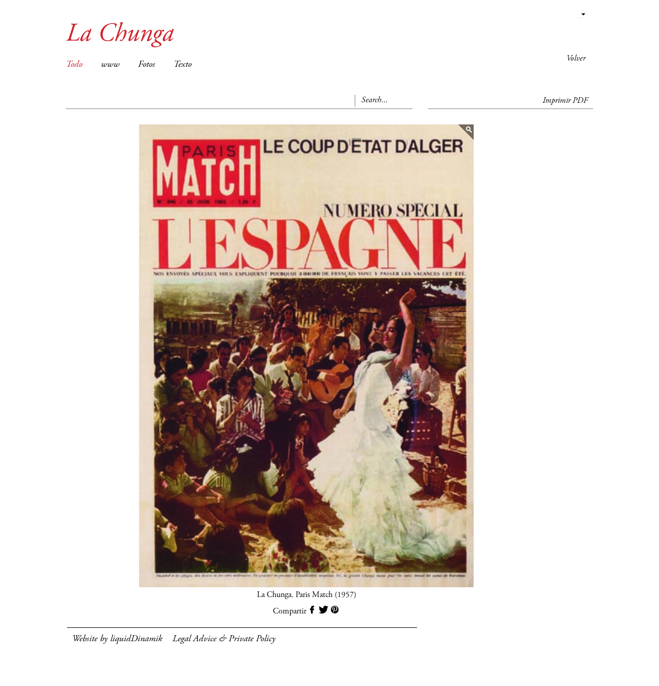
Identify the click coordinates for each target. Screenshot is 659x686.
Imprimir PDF (565, 101)
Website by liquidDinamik (117, 639)
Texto (183, 64)
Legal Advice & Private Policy (223, 639)
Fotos (146, 64)
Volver (575, 59)
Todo (74, 64)
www (110, 64)
